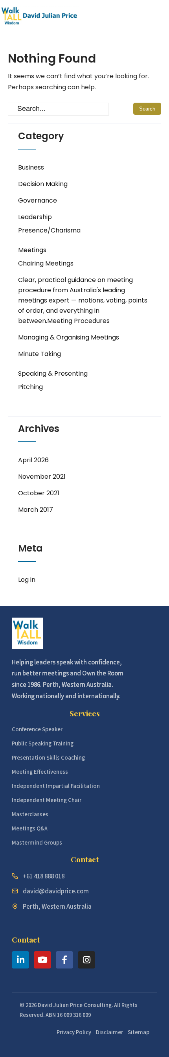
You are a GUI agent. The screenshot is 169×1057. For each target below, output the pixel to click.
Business (31, 167)
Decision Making (43, 183)
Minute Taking (39, 353)
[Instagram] (86, 959)
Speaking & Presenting (53, 373)
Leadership (35, 216)
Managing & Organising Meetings (68, 337)
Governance (37, 200)
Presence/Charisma (49, 230)
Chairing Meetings (45, 263)
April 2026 (33, 460)
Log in (26, 579)
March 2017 (35, 509)
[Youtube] (42, 959)
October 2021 (38, 493)
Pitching (30, 386)
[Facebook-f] (64, 959)
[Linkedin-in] (20, 959)
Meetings (32, 250)
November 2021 (42, 476)
